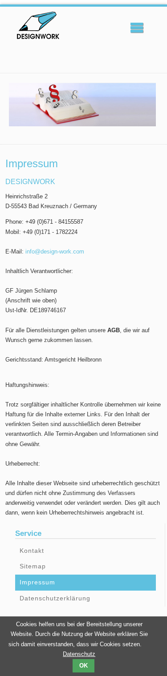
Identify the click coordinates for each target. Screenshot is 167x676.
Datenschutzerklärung (55, 598)
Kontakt (32, 550)
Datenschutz (79, 654)
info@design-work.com (54, 251)
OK (83, 665)
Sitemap (33, 566)
